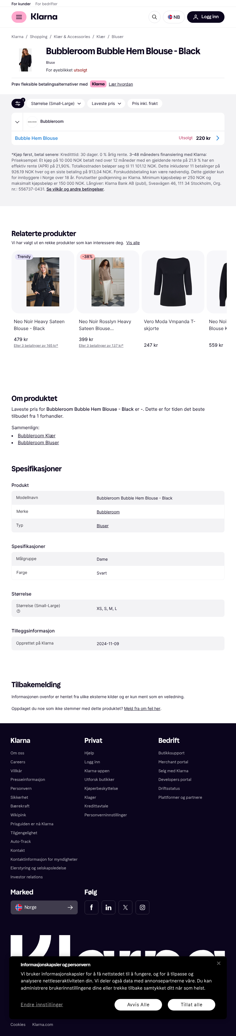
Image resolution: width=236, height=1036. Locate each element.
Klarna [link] (17, 37)
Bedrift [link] (168, 740)
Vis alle (133, 242)
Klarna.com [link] (42, 1024)
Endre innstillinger (42, 1004)
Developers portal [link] (174, 779)
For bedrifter (46, 4)
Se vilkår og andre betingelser (75, 189)
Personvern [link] (21, 788)
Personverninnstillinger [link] (106, 815)
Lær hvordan (121, 84)
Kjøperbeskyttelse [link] (101, 788)
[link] (91, 907)
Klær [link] (100, 37)
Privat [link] (93, 740)
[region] (118, 987)
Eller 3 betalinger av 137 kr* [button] (101, 345)
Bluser (103, 525)
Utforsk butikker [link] (100, 779)
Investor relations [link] (27, 877)
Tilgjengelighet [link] (24, 832)
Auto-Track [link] (21, 841)
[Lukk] (218, 963)
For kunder (21, 4)
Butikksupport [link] (171, 753)
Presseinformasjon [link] (28, 779)
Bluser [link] (117, 37)
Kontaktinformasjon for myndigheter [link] (44, 859)
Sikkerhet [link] (19, 797)
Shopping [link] (38, 37)
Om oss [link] (17, 753)
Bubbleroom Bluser (38, 442)
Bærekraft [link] (20, 806)
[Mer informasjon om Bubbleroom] (17, 122)
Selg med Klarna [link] (173, 770)
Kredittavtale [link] (97, 806)
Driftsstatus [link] (169, 788)
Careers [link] (18, 762)
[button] (174, 17)
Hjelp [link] (89, 753)
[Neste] (216, 299)
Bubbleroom (108, 512)
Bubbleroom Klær (37, 435)
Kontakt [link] (18, 850)
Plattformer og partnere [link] (180, 797)
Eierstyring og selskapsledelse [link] (38, 868)
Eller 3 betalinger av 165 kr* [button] (36, 345)
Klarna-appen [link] (97, 770)
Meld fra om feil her (142, 708)
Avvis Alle (138, 1004)
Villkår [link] (16, 770)
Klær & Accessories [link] (72, 37)
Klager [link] (90, 797)
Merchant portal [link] (173, 762)
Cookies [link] (18, 1024)
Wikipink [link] (18, 815)
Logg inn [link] (92, 762)
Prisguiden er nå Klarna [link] (32, 824)
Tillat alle (192, 1004)
